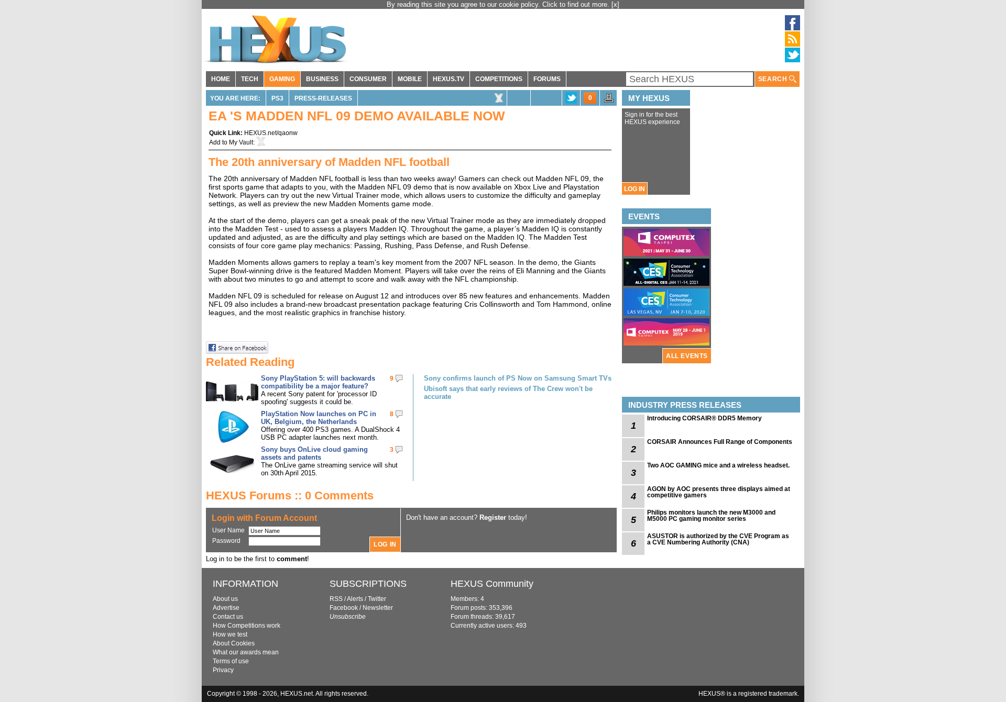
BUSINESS (322, 79)
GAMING (282, 79)
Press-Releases (323, 98)
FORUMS (547, 79)
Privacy (223, 670)
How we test (230, 634)
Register (492, 517)
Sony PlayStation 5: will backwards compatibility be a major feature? (318, 382)
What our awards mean (246, 652)
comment (292, 559)
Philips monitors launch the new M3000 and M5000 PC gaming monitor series (711, 515)
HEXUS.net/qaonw (271, 133)
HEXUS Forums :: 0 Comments (290, 495)
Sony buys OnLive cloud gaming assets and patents (314, 453)
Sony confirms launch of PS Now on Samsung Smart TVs (517, 378)
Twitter (377, 599)
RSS (336, 599)
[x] (615, 4)
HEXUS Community (492, 583)
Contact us (228, 616)
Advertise (226, 607)
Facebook (344, 607)
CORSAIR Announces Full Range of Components (719, 442)
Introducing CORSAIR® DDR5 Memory (704, 418)
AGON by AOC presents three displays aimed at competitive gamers (718, 492)
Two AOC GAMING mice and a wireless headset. (718, 465)
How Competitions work (246, 625)
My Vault (241, 142)
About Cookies (234, 643)
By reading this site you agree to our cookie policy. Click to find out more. (499, 4)
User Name (228, 530)
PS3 (277, 98)
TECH (249, 79)
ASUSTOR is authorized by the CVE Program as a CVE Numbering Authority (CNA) (718, 539)
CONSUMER (368, 79)
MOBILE (410, 79)
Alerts (355, 599)
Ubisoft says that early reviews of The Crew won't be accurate (508, 392)
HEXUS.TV (448, 79)
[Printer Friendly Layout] (609, 101)
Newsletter (378, 607)
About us (225, 599)
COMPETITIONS (498, 79)
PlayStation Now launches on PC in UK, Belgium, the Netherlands (318, 418)
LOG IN (634, 189)
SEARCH (773, 79)
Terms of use (231, 661)
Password (226, 540)
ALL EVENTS (687, 356)
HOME (220, 79)
